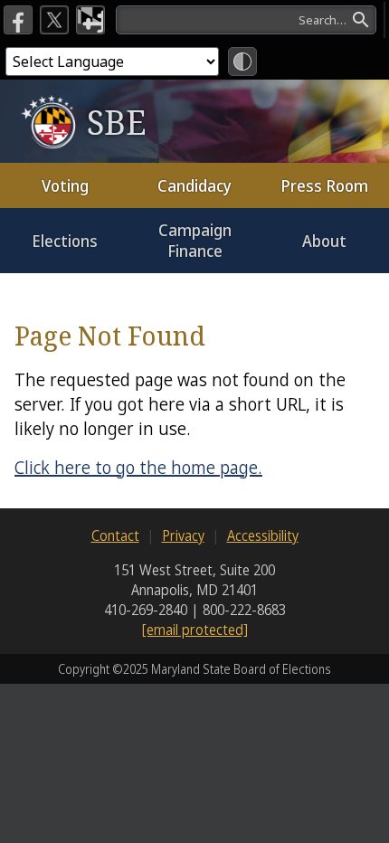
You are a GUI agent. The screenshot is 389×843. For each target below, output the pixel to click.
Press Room (324, 185)
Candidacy (194, 185)
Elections (65, 240)
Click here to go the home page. (138, 467)
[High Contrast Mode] (242, 61)
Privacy (183, 535)
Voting (65, 185)
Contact (115, 535)
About (324, 240)
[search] (246, 19)
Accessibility (263, 535)
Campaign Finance (195, 240)
